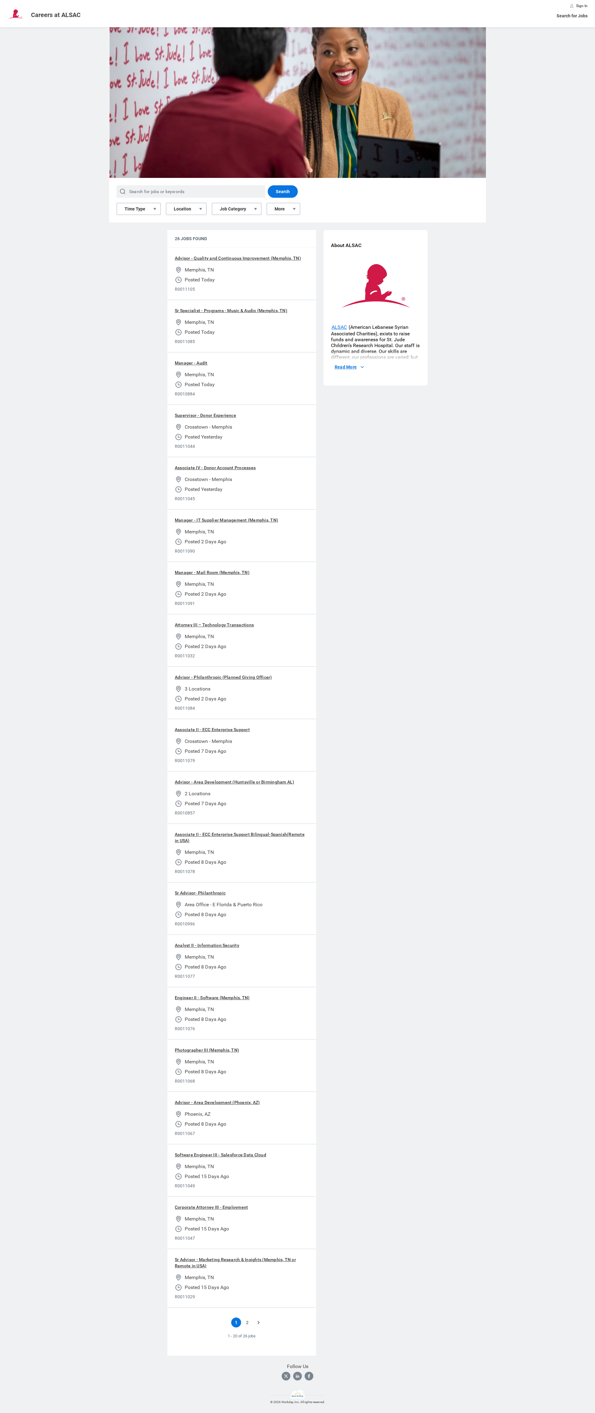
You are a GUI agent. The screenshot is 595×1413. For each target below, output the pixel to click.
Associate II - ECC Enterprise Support (212, 729)
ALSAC (339, 327)
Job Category (233, 208)
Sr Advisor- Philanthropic (200, 892)
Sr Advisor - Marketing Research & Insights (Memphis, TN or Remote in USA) (235, 1262)
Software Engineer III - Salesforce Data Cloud (220, 1154)
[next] (258, 1322)
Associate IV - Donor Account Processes (215, 467)
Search (283, 191)
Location (182, 208)
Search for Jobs (572, 15)
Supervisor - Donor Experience (205, 415)
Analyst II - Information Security (207, 945)
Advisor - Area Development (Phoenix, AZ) (217, 1102)
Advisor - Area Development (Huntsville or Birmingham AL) (234, 781)
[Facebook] (309, 1376)
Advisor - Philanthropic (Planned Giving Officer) (223, 677)
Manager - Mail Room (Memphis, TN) (212, 572)
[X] (286, 1376)
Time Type (135, 208)
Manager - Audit (191, 362)
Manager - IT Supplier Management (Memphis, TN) (226, 520)
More (280, 208)
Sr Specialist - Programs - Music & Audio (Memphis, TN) (231, 310)
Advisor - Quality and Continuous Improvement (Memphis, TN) (238, 258)
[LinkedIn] (297, 1376)
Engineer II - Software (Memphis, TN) (212, 997)
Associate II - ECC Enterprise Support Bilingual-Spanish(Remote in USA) (240, 837)
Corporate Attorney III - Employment (211, 1207)
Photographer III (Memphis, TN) (207, 1050)
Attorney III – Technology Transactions (214, 624)
